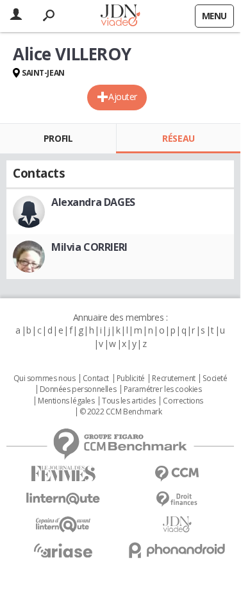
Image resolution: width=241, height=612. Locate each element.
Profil (58, 138)
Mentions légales (66, 400)
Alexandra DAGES (93, 202)
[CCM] (177, 474)
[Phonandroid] (177, 550)
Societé (215, 378)
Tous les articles (129, 400)
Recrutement (173, 378)
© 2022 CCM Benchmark (120, 411)
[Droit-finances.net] (177, 499)
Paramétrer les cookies (163, 389)
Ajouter (122, 96)
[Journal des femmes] (63, 474)
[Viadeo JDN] (177, 524)
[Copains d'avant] (63, 524)
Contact (96, 378)
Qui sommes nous (44, 378)
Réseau (178, 138)
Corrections (183, 400)
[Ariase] (63, 550)
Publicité (131, 378)
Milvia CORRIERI (89, 247)
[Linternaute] (63, 499)
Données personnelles (78, 389)
